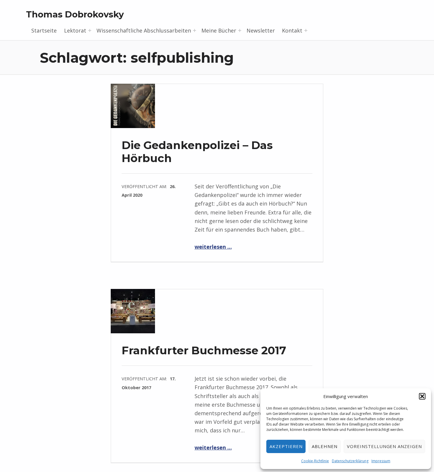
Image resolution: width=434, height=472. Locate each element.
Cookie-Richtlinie (315, 460)
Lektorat (75, 30)
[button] (422, 396)
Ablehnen (324, 446)
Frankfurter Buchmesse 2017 (204, 350)
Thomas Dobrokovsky (75, 14)
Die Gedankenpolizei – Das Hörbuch (197, 151)
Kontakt (292, 30)
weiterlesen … (213, 246)
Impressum (380, 460)
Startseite (44, 30)
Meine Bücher (218, 30)
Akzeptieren (286, 446)
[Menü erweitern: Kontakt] (305, 30)
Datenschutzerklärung (350, 460)
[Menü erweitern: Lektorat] (89, 30)
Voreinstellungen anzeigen (384, 446)
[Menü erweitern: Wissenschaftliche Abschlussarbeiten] (194, 30)
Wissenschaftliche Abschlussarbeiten (144, 30)
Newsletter (261, 30)
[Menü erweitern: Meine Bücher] (239, 30)
